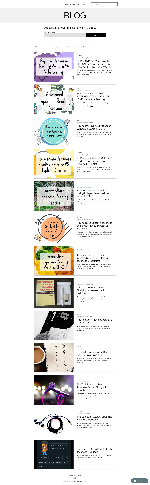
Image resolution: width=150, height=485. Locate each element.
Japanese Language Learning (54, 47)
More (94, 47)
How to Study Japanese (83, 349)
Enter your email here (49, 32)
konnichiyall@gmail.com (75, 475)
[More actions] (112, 56)
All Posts (37, 47)
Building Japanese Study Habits (78, 47)
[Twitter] (75, 478)
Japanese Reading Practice (84, 58)
